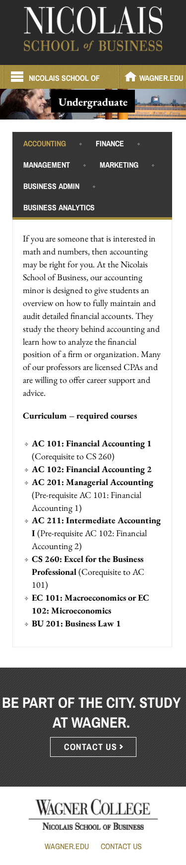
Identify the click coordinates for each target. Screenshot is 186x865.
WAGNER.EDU (161, 77)
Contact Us (121, 846)
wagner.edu (67, 846)
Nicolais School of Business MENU (64, 80)
